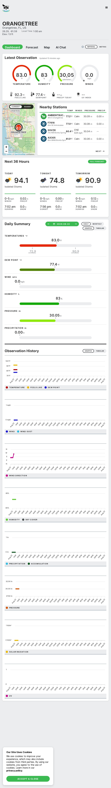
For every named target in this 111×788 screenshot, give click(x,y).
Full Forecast (97, 161)
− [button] (6, 151)
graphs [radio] (88, 228)
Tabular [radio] (100, 351)
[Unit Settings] (83, 46)
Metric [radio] (102, 47)
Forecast (28, 47)
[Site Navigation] (106, 7)
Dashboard (11, 47)
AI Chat (54, 47)
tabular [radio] (100, 228)
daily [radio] (86, 224)
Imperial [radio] (91, 47)
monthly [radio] (97, 224)
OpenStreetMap (19, 154)
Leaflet (9, 154)
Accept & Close (28, 779)
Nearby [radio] (27, 106)
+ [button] (6, 147)
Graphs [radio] (88, 351)
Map (41, 47)
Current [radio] (16, 106)
